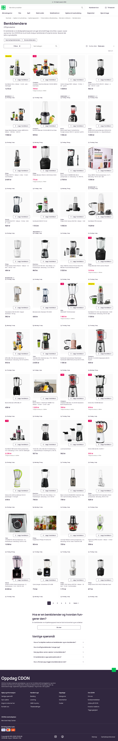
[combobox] (46, 8)
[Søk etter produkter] (82, 8)
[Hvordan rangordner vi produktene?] (86, 46)
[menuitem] (7, 13)
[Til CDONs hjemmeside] (3, 8)
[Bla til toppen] (114, 716)
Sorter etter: (93, 46)
